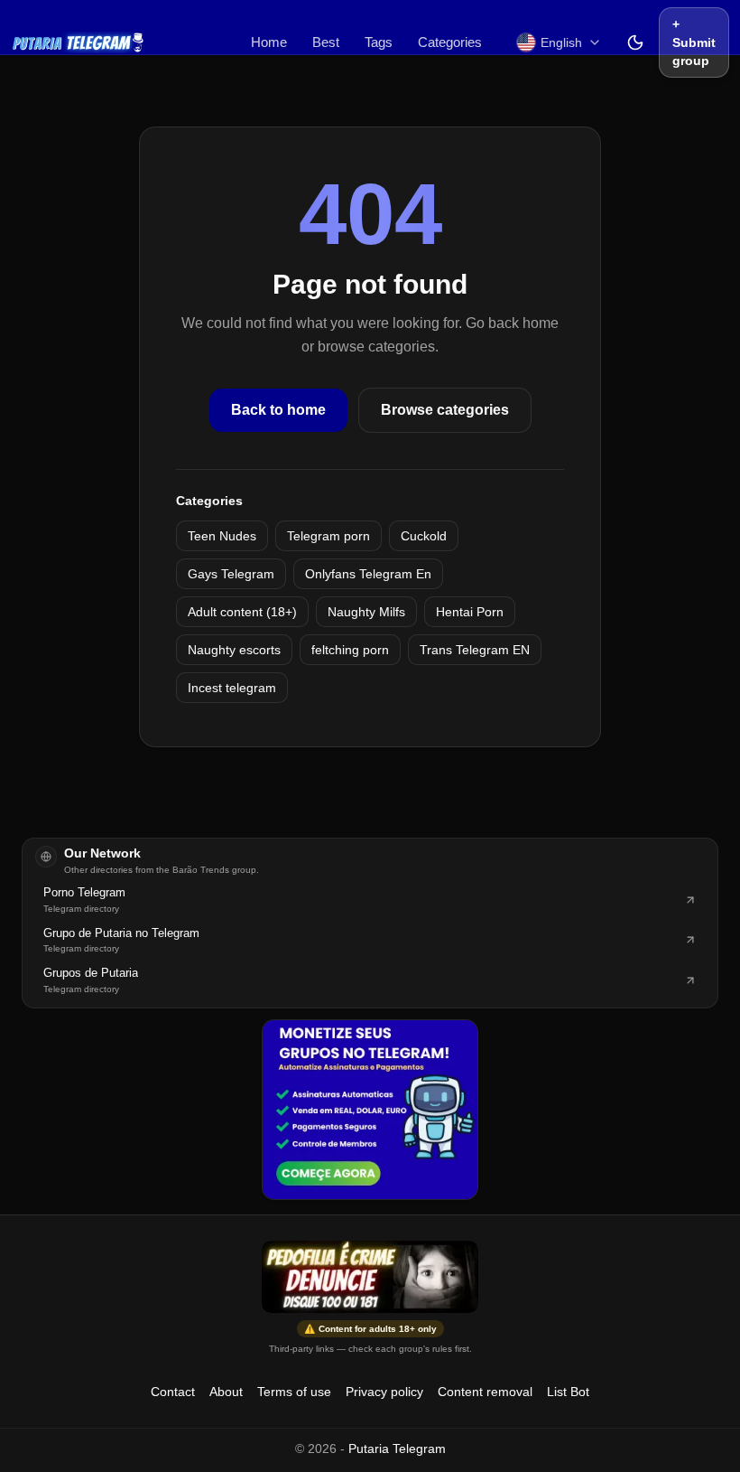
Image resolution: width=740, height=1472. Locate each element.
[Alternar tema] (635, 42)
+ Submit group (694, 42)
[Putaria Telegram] (78, 42)
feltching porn (350, 649)
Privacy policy (384, 1391)
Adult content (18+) (242, 612)
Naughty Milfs (366, 612)
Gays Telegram (231, 574)
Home (269, 42)
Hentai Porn (470, 612)
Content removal (485, 1391)
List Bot (568, 1391)
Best (325, 42)
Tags (379, 42)
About (226, 1391)
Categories (450, 42)
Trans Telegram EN (475, 649)
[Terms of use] (370, 1277)
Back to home (278, 409)
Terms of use (294, 1391)
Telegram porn (328, 536)
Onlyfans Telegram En (368, 574)
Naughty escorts (234, 649)
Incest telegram (232, 687)
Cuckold (424, 536)
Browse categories (445, 409)
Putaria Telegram (397, 1448)
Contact (173, 1391)
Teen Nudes (222, 536)
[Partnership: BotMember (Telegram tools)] (370, 1109)
